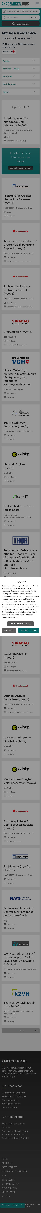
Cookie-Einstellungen (20, 624)
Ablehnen (8, 630)
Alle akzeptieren (29, 630)
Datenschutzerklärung (10, 617)
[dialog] (20, 606)
